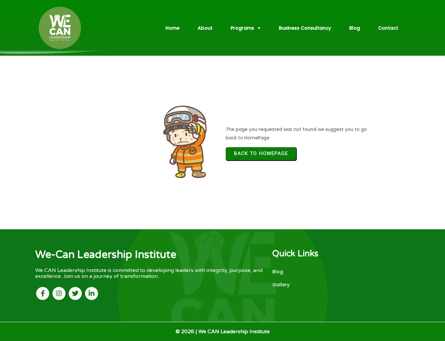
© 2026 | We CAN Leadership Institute (223, 331)
